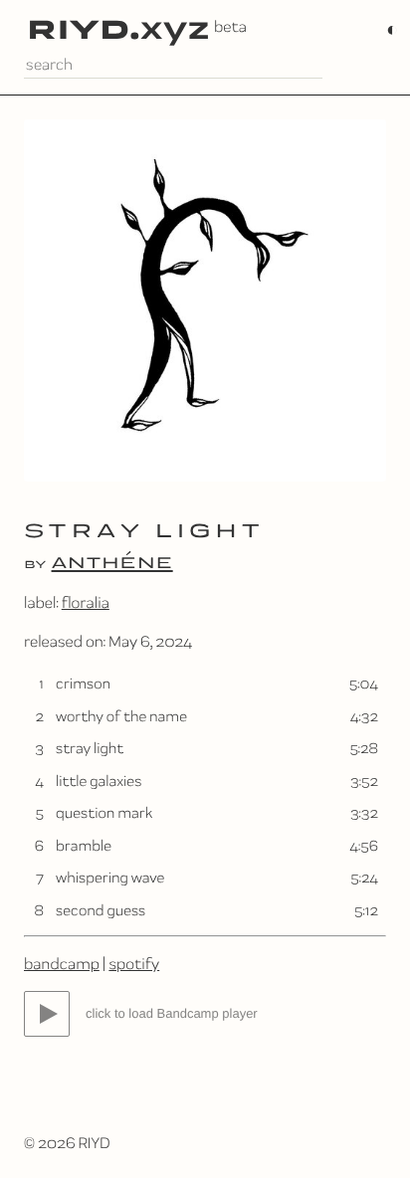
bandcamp (62, 963)
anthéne (112, 561)
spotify (133, 963)
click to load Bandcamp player (172, 1013)
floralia (85, 602)
